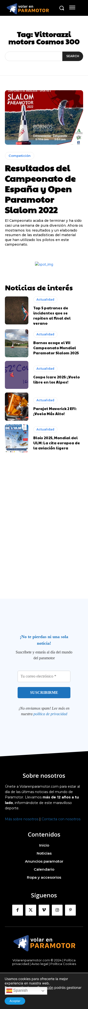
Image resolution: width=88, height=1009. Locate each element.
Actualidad (45, 299)
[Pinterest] (70, 910)
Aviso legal (39, 964)
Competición (20, 156)
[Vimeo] (44, 910)
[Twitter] (30, 910)
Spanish (20, 991)
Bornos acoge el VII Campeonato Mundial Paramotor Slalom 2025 (56, 347)
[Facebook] (17, 910)
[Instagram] (57, 910)
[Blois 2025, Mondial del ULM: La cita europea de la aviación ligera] (16, 438)
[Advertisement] (44, 535)
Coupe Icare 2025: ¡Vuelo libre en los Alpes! (56, 379)
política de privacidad (50, 714)
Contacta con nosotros (61, 819)
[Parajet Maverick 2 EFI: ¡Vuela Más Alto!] (16, 406)
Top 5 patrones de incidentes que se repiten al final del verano (52, 315)
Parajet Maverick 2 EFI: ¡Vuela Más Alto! (55, 411)
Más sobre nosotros (21, 819)
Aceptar (15, 1001)
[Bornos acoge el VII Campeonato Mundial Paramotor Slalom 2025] (16, 343)
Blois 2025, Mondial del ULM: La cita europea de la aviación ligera (56, 442)
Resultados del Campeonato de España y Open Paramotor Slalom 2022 (40, 188)
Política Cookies (63, 964)
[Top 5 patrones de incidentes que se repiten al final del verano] (16, 310)
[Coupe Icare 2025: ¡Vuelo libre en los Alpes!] (16, 375)
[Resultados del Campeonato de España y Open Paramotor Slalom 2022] (44, 117)
